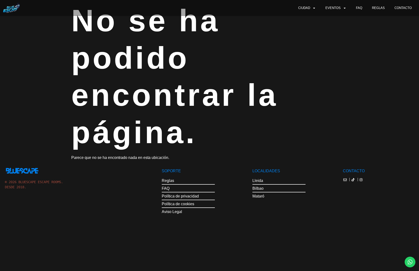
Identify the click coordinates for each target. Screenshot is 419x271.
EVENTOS (333, 8)
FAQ (359, 8)
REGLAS (378, 8)
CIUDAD (304, 8)
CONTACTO (403, 8)
